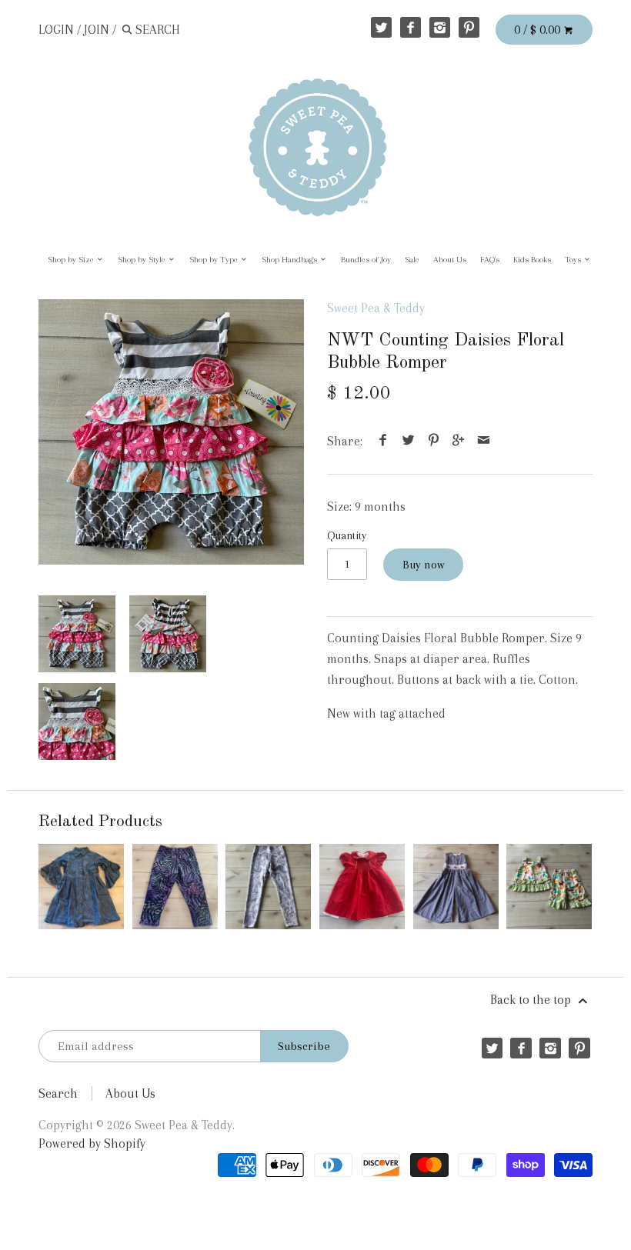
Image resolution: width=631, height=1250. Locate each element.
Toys (574, 260)
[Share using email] (483, 441)
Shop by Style (143, 260)
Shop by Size (72, 260)
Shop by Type (214, 260)
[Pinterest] (469, 27)
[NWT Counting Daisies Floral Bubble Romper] (171, 432)
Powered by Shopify (91, 1143)
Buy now (423, 565)
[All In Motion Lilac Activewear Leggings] (268, 886)
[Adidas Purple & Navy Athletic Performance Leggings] (175, 886)
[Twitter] (381, 27)
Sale (412, 260)
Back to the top (532, 999)
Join (96, 29)
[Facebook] (410, 27)
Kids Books (532, 260)
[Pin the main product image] (433, 441)
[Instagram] (439, 27)
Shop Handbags (290, 260)
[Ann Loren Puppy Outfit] (549, 886)
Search (58, 1093)
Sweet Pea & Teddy (376, 308)
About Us (449, 260)
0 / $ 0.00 (538, 29)
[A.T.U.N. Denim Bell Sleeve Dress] (81, 886)
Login (56, 29)
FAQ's (489, 260)
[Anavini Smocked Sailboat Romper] (456, 886)
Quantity (346, 535)
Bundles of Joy (366, 260)
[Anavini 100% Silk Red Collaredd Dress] (362, 886)
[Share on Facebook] (383, 441)
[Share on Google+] (458, 441)
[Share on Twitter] (408, 441)
